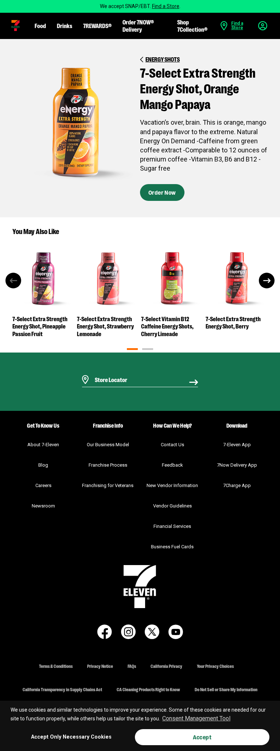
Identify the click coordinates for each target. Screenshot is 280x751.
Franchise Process (108, 465)
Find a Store (165, 6)
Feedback (172, 465)
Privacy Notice (100, 666)
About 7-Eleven (43, 444)
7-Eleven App (237, 444)
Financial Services (172, 526)
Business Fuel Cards (172, 546)
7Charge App (237, 485)
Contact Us (172, 444)
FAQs (132, 666)
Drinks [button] (64, 25)
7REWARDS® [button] (97, 25)
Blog (43, 465)
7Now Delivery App (237, 465)
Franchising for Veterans (107, 485)
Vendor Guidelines (172, 506)
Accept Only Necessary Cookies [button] (71, 737)
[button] (15, 25)
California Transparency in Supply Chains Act (62, 689)
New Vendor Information (172, 485)
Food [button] (40, 25)
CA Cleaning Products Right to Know (148, 689)
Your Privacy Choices (215, 666)
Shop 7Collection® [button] (192, 25)
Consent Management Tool (196, 718)
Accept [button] (202, 737)
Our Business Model (108, 444)
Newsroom (43, 506)
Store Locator (109, 370)
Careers (43, 485)
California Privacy (166, 666)
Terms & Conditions (56, 666)
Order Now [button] (162, 192)
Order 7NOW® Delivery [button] (138, 25)
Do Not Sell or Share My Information (226, 689)
